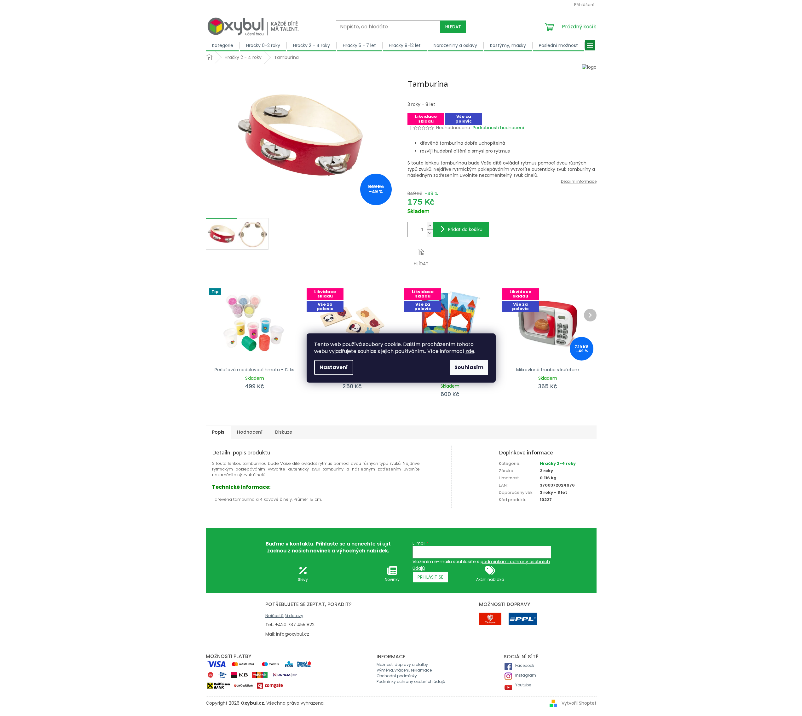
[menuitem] (223, 45)
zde (469, 351)
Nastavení (334, 367)
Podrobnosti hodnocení (498, 128)
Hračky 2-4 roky (558, 463)
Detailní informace (579, 181)
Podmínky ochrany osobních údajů (411, 681)
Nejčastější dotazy (284, 616)
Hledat (453, 27)
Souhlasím (468, 367)
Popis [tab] (218, 432)
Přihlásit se (430, 577)
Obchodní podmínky (397, 675)
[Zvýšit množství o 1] (430, 225)
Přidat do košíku (465, 229)
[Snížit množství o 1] (430, 233)
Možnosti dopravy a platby (402, 664)
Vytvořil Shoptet (579, 703)
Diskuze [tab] (283, 432)
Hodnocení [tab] (250, 432)
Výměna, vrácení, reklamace (404, 670)
